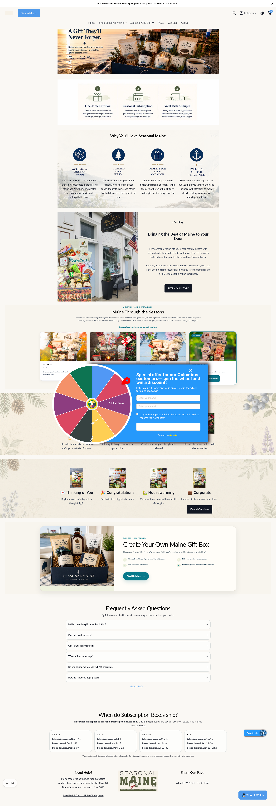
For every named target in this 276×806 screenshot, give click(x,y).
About (184, 22)
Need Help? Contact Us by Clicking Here (83, 795)
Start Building (136, 576)
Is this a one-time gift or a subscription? (87, 624)
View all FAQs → (138, 686)
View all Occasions (199, 509)
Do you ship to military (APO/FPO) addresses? (90, 667)
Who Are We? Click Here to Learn (192, 783)
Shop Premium (213, 378)
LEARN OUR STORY (178, 288)
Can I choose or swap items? (81, 645)
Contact (172, 22)
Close (272, 3)
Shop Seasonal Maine (111, 22)
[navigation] (133, 68)
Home (91, 22)
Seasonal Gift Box (140, 22)
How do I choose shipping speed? (84, 677)
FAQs (161, 22)
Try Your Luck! (168, 426)
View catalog (28, 13)
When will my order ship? (80, 656)
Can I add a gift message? (80, 635)
